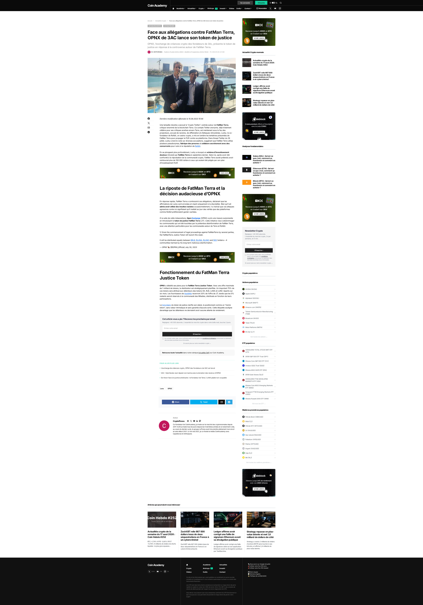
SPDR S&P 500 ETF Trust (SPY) (256, 356)
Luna (162, 388)
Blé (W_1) (248, 457)
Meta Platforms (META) (253, 327)
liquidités (188, 293)
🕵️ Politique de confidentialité (257, 576)
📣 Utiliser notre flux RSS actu (257, 566)
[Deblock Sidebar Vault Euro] (258, 483)
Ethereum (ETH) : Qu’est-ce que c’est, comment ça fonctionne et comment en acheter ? (264, 171)
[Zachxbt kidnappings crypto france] (246, 76)
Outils (205, 572)
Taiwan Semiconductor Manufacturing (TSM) (259, 313)
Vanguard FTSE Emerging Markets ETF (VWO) (259, 393)
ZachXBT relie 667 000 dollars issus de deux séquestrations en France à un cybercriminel (264, 76)
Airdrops (207, 568)
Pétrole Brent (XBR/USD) (254, 417)
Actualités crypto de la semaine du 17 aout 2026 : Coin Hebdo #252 (264, 62)
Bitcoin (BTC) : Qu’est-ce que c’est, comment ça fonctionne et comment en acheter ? (264, 184)
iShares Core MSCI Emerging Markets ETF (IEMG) (259, 386)
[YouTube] (275, 8)
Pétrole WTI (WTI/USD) (253, 426)
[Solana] (246, 157)
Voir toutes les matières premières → (259, 462)
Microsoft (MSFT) (251, 303)
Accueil (150, 21)
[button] (273, 3)
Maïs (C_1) (248, 421)
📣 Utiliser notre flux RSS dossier (258, 568)
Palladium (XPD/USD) (253, 439)
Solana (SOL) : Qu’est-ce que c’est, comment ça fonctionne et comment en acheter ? (264, 159)
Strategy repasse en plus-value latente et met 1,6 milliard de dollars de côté (264, 102)
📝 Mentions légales (254, 574)
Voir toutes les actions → (258, 337)
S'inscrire (261, 3)
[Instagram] (280, 8)
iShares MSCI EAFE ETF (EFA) (256, 370)
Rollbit (197, 146)
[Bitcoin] (246, 182)
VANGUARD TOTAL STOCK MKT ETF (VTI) (258, 351)
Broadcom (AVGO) (252, 318)
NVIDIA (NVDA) (251, 289)
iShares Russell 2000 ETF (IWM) (257, 399)
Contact (222, 572)
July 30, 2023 (191, 247)
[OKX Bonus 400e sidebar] (258, 32)
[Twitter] (270, 8)
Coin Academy (157, 5)
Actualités (223, 565)
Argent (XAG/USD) (252, 448)
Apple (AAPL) (250, 294)
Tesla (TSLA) (250, 323)
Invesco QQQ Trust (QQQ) (254, 366)
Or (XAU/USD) (250, 430)
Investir (222, 568)
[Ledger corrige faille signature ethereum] (246, 89)
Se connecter (245, 3)
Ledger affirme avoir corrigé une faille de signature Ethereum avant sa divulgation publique (264, 89)
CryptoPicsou (178, 421)
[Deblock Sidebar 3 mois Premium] (258, 126)
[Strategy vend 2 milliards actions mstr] (246, 102)
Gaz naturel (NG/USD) (253, 435)
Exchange (196, 218)
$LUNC (206, 240)
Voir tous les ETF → (259, 403)
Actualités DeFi (169, 26)
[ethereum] (246, 170)
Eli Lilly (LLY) (250, 332)
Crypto (188, 568)
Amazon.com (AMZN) (253, 307)
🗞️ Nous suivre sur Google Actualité (259, 564)
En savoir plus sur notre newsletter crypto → (197, 343)
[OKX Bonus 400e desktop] (197, 173)
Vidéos (189, 572)
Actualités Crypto (160, 21)
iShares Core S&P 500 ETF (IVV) (257, 361)
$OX (215, 240)
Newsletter (263, 8)
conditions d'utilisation (209, 338)
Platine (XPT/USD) (252, 444)
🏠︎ (187, 565)
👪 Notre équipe (253, 572)
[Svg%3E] (164, 425)
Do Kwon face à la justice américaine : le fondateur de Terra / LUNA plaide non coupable (194, 378)
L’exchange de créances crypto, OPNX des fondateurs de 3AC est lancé (188, 368)
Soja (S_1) (248, 453)
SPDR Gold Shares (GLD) (254, 375)
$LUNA (199, 240)
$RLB (193, 240)
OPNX (170, 388)
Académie (206, 565)
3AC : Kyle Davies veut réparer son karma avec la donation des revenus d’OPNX (191, 373)
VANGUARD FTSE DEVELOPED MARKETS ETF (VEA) (256, 380)
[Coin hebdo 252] (246, 62)
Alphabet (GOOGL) (252, 298)
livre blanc (166, 305)
